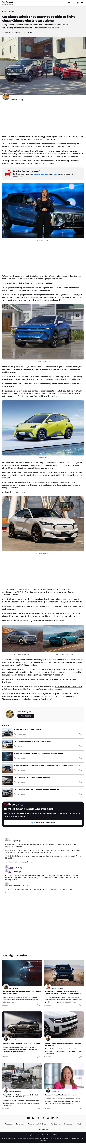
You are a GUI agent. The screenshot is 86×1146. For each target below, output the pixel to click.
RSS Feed (56, 1135)
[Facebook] (33, 1118)
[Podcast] (57, 1118)
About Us (8, 1124)
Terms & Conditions (44, 1135)
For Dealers (55, 1124)
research (37, 174)
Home (4, 11)
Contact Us (68, 1124)
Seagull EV (43, 463)
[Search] (73, 3)
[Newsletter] (69, 3)
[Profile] (78, 3)
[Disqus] (43, 865)
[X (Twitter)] (48, 1118)
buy (55, 174)
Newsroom (20, 1124)
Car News (11, 11)
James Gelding (16, 99)
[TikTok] (43, 1118)
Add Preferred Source (44, 822)
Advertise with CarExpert (37, 1124)
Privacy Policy (30, 1135)
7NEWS (78, 1124)
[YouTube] (28, 1118)
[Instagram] (38, 1118)
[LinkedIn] (53, 1118)
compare (46, 174)
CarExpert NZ (43, 1129)
